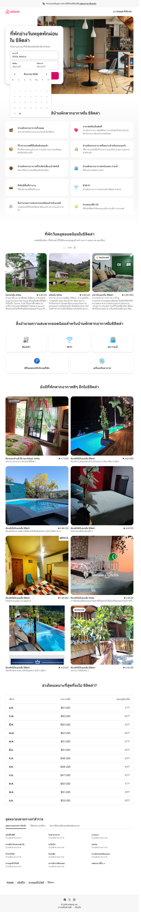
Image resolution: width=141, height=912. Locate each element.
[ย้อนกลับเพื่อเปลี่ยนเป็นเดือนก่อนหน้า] (15, 74)
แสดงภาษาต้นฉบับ (87, 3)
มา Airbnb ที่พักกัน (122, 11)
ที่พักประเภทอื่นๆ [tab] (37, 825)
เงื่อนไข (78, 907)
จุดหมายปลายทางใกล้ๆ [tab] (16, 825)
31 (20, 113)
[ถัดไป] (74, 247)
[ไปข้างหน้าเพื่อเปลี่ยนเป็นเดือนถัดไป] (46, 74)
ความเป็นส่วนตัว (65, 907)
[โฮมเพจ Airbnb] (13, 11)
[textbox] (22, 66)
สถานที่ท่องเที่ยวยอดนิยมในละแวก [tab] (65, 825)
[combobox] (34, 56)
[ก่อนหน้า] (64, 247)
